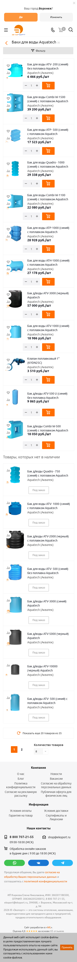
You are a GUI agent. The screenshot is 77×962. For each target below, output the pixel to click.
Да (21, 17)
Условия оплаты (21, 810)
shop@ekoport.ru (59, 837)
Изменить (56, 17)
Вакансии (56, 778)
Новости (56, 774)
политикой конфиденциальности (45, 881)
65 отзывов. (57, 931)
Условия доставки (56, 810)
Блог (21, 778)
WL (49, 927)
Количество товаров (48, 745)
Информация (38, 804)
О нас (20, 774)
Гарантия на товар (21, 815)
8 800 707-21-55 (22, 837)
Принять (67, 947)
